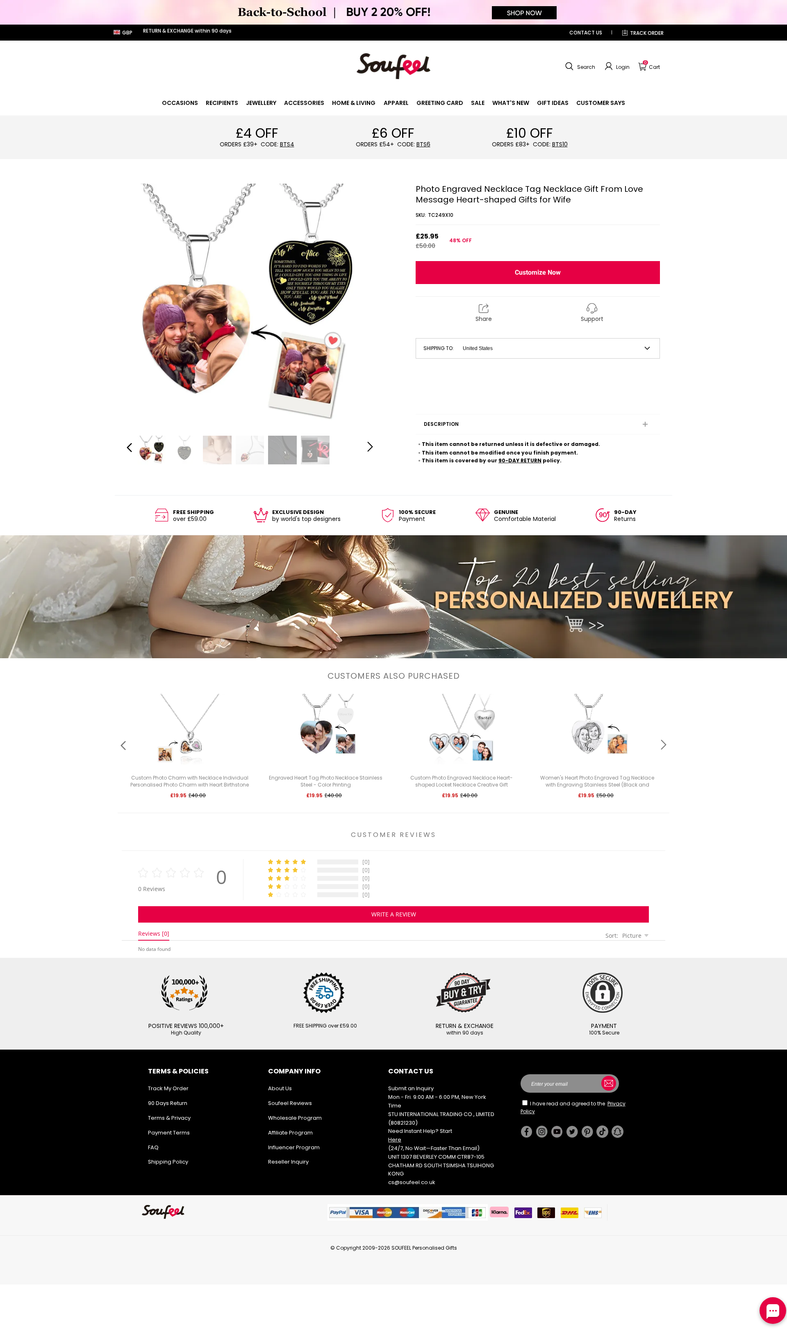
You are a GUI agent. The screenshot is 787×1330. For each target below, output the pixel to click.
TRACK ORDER (647, 33)
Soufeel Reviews (290, 1103)
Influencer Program (294, 1147)
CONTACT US (585, 32)
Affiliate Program (290, 1133)
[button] (579, 66)
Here (394, 1140)
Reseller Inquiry (288, 1162)
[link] (180, 103)
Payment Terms (169, 1133)
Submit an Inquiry (411, 1088)
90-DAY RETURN (519, 460)
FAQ (153, 1147)
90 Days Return (167, 1103)
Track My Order (168, 1088)
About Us (280, 1088)
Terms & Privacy (169, 1118)
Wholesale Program (295, 1118)
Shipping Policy (168, 1162)
